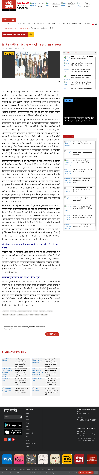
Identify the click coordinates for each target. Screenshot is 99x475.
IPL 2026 (87, 24)
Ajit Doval (49, 311)
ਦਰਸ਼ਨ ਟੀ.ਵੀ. (66, 24)
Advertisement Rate (22, 473)
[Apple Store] (14, 432)
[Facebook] (13, 439)
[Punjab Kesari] (79, 459)
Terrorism (42, 311)
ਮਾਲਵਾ (28, 24)
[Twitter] (9, 439)
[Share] (56, 81)
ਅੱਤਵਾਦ (37, 314)
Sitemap (42, 473)
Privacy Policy (50, 473)
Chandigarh (22, 469)
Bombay (37, 469)
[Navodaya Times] (7, 459)
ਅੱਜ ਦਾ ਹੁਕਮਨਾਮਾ (52, 24)
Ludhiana (30, 469)
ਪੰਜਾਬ (7, 24)
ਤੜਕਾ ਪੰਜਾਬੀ (35, 24)
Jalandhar (50, 469)
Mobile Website (34, 473)
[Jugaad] (43, 459)
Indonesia (13, 311)
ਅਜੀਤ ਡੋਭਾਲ (44, 314)
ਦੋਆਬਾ (19, 24)
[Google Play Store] (14, 425)
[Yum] (31, 459)
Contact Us (5, 473)
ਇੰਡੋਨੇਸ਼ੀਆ (12, 314)
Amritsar (43, 469)
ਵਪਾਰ (44, 24)
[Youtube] (5, 439)
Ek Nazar (68, 101)
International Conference (24, 311)
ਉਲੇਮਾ (31, 314)
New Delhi (5, 311)
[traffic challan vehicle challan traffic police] (53, 13)
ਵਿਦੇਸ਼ (14, 24)
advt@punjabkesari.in (83, 413)
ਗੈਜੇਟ (60, 24)
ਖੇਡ (41, 24)
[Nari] (19, 459)
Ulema (35, 311)
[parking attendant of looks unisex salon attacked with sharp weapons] (37, 16)
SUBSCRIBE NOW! (87, 472)
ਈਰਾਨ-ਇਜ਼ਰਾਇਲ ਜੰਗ (77, 24)
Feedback (13, 473)
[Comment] (59, 81)
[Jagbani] (13, 411)
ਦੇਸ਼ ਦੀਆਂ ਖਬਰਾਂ (68, 137)
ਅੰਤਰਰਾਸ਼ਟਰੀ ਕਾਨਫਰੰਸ (22, 314)
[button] (82, 53)
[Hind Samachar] (92, 459)
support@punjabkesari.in (88, 440)
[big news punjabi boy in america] (84, 11)
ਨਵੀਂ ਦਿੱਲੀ (5, 314)
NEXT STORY (51, 334)
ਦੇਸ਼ (11, 24)
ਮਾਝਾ (24, 24)
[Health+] (55, 459)
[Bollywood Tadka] (67, 459)
